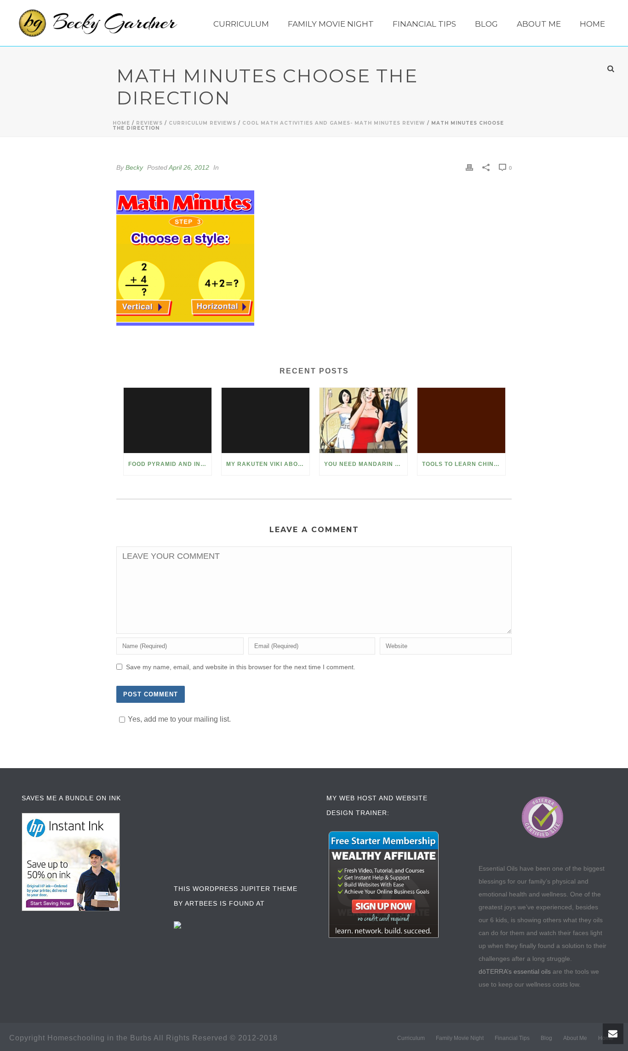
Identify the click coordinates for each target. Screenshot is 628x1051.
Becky (134, 167)
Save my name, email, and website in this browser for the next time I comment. (240, 667)
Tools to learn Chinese (463, 464)
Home (592, 24)
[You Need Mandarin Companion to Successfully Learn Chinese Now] (363, 420)
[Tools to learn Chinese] (461, 420)
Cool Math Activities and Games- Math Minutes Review (333, 123)
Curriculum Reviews (202, 123)
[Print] (469, 167)
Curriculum (241, 24)
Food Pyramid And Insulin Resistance (169, 464)
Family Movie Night (331, 24)
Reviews (149, 123)
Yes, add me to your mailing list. (179, 719)
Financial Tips (424, 24)
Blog (486, 24)
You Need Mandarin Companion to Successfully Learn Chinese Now (365, 464)
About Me (539, 24)
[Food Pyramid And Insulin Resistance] (167, 420)
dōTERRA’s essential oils (515, 971)
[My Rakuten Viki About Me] (265, 420)
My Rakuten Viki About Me (267, 464)
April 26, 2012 (189, 167)
